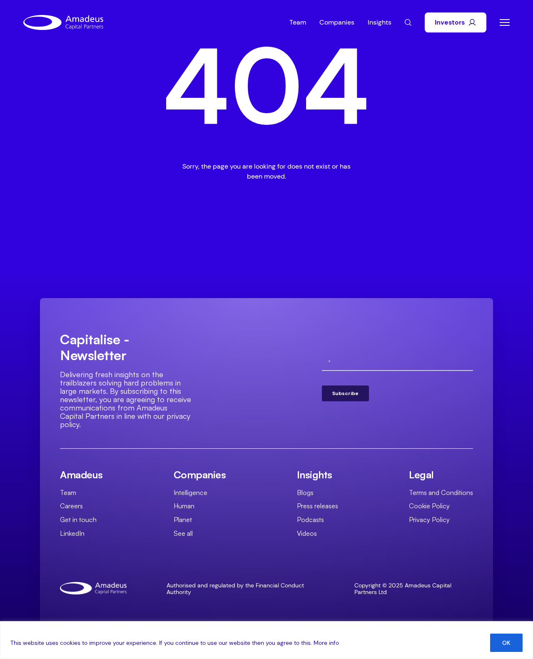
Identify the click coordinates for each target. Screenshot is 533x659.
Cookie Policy (429, 506)
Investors (450, 22)
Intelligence (190, 492)
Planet (183, 519)
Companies (336, 22)
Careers (71, 506)
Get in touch (78, 519)
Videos (307, 533)
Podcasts (310, 519)
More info (326, 643)
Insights (379, 22)
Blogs (305, 492)
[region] (266, 640)
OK (506, 643)
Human (184, 506)
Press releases (317, 506)
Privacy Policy (429, 519)
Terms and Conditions (441, 492)
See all (183, 533)
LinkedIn (72, 533)
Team (297, 22)
